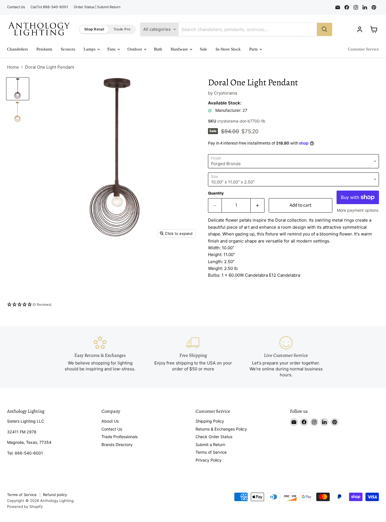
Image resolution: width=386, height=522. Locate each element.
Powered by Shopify (25, 506)
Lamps (90, 49)
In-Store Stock (228, 49)
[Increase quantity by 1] (257, 205)
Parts (254, 49)
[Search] (324, 29)
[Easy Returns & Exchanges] (100, 356)
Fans (112, 49)
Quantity (216, 193)
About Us (110, 421)
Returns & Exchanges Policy (221, 429)
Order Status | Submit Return (97, 7)
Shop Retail (94, 29)
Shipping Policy (210, 421)
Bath (158, 49)
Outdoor (135, 49)
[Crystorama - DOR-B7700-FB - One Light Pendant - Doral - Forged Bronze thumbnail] (17, 89)
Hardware (180, 49)
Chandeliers (17, 49)
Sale (203, 49)
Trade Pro (122, 29)
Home (13, 67)
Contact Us (16, 7)
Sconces (68, 49)
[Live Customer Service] (286, 356)
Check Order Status (214, 436)
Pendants (44, 49)
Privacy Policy (209, 460)
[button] (193, 304)
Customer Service (363, 49)
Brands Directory (117, 444)
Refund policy (55, 494)
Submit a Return (210, 444)
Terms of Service (211, 452)
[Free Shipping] (193, 356)
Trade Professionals (119, 436)
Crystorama (225, 93)
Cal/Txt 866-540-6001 (49, 7)
